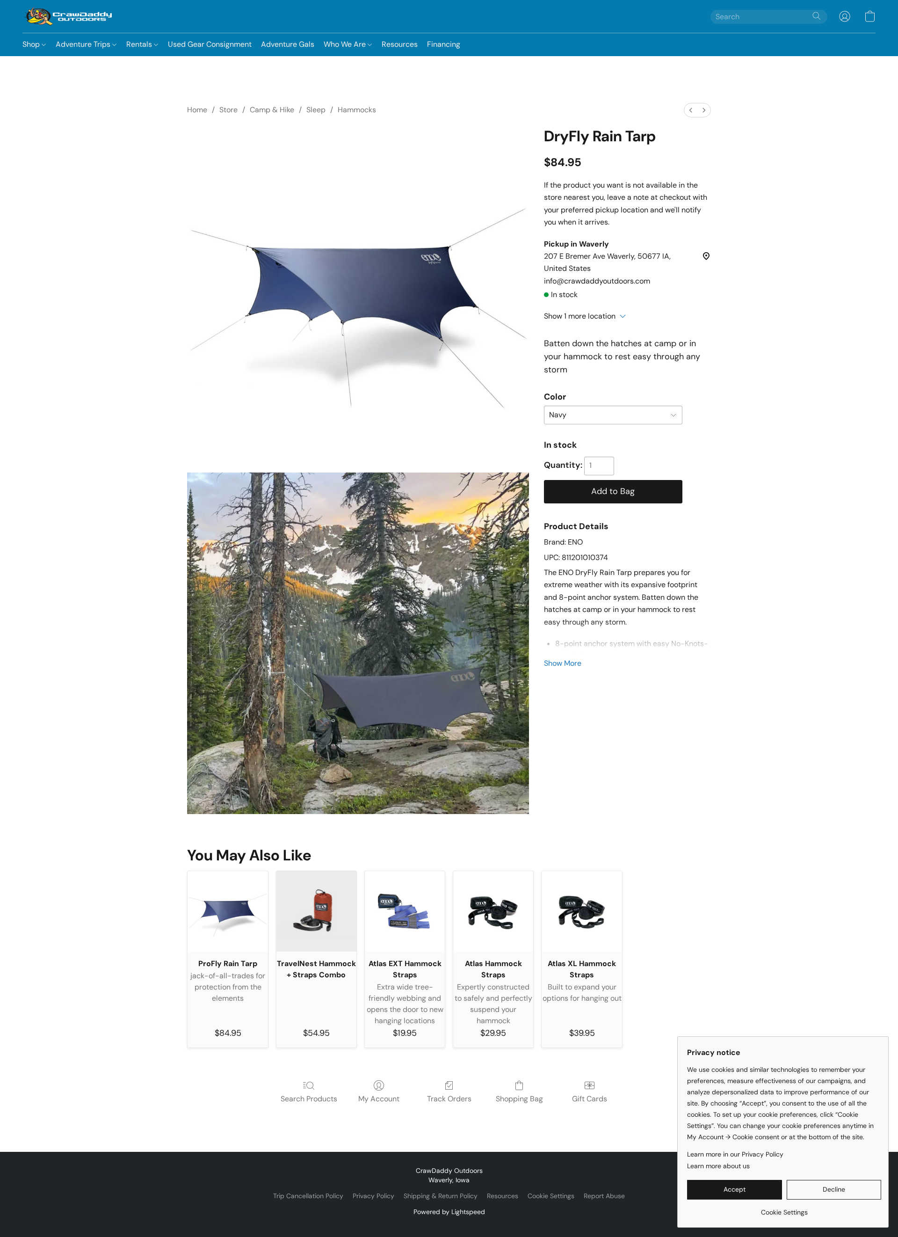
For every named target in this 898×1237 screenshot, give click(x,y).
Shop (32, 44)
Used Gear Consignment (210, 44)
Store (228, 110)
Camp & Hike (272, 110)
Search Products (309, 1099)
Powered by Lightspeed (449, 1212)
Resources (400, 44)
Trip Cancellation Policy (308, 1196)
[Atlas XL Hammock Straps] (582, 911)
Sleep (316, 110)
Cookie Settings (551, 1196)
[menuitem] (690, 110)
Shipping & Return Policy (441, 1196)
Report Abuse (604, 1196)
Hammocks (357, 110)
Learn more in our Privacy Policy (735, 1154)
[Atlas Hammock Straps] (493, 911)
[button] (68, 16)
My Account (378, 1099)
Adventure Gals (287, 44)
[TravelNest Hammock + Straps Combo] (316, 911)
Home (197, 110)
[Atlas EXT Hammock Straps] (405, 911)
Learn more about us (718, 1166)
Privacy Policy (373, 1196)
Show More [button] (562, 663)
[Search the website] (817, 15)
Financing (443, 44)
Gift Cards (589, 1099)
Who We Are (346, 44)
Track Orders (449, 1099)
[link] (784, 1209)
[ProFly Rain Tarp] (228, 911)
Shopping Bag (519, 1099)
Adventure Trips (84, 44)
